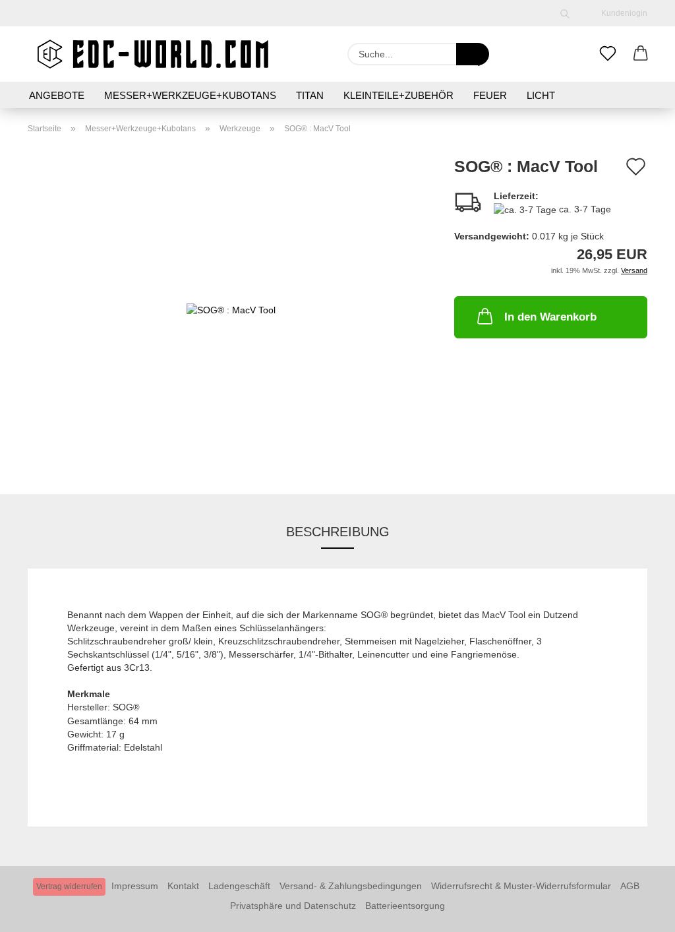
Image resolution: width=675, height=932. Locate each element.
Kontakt (183, 886)
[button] (640, 54)
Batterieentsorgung (405, 905)
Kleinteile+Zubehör (398, 95)
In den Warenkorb (550, 317)
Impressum (134, 886)
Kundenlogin (622, 13)
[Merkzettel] (607, 54)
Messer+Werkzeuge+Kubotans (190, 95)
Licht (541, 95)
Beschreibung (338, 531)
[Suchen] (564, 13)
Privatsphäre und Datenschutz (293, 905)
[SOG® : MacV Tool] (231, 308)
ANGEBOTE (56, 95)
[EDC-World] (153, 54)
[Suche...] (472, 54)
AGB (629, 886)
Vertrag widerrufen (69, 886)
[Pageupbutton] (639, 912)
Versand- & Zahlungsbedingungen (350, 886)
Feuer (490, 95)
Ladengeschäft (239, 886)
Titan (310, 95)
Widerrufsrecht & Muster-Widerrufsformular (521, 886)
